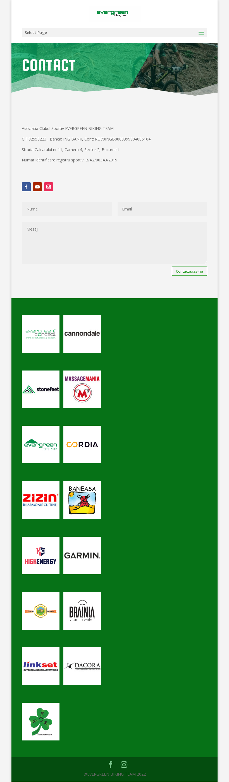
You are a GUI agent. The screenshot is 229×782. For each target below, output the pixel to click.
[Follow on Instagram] (48, 186)
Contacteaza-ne (189, 271)
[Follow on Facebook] (26, 186)
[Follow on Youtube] (37, 186)
